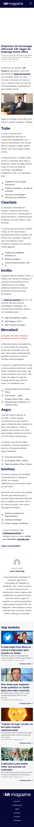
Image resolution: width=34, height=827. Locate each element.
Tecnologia (17, 820)
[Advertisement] (17, 26)
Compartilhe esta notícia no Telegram (14, 338)
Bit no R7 (17, 801)
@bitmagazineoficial (12, 533)
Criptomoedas (17, 805)
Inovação (17, 813)
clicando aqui (23, 539)
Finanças (17, 816)
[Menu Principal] (30, 4)
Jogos (17, 809)
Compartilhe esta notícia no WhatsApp (14, 336)
